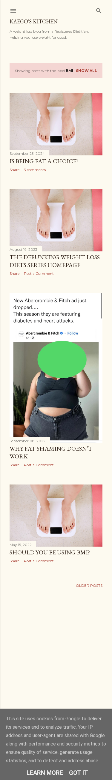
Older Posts (89, 585)
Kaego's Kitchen (34, 21)
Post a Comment (39, 273)
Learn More (45, 772)
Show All (86, 70)
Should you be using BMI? (50, 552)
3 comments (35, 169)
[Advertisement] (56, 660)
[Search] (98, 9)
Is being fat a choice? (44, 161)
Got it (78, 772)
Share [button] (14, 169)
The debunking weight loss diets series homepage (55, 261)
